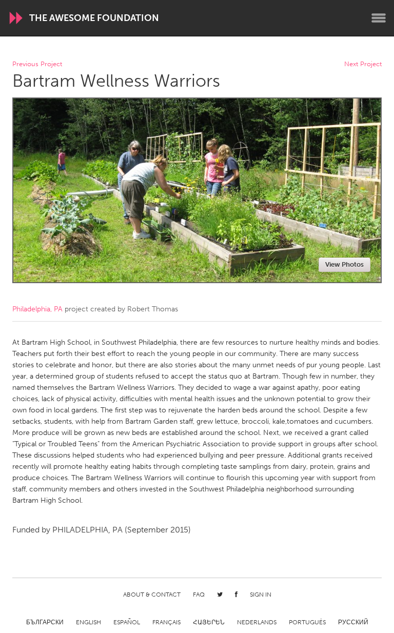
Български (45, 622)
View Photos (344, 264)
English (88, 622)
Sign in (260, 594)
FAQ (199, 594)
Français (166, 622)
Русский (353, 622)
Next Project (363, 64)
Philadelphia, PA (37, 309)
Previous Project (37, 64)
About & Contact (152, 594)
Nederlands (257, 622)
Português (307, 622)
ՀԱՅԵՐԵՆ (209, 622)
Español (126, 622)
